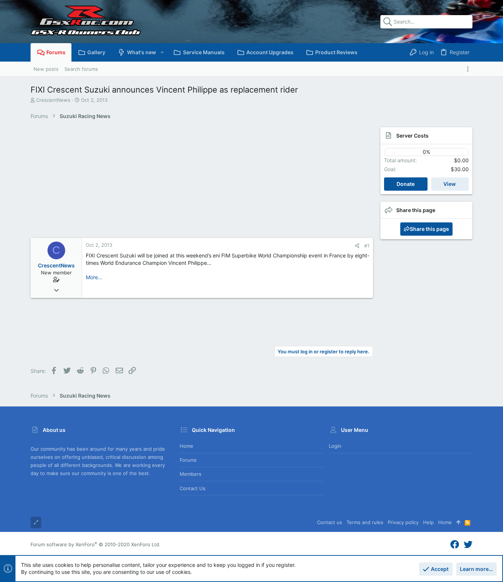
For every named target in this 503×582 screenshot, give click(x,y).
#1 (366, 246)
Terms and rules (365, 522)
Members (190, 474)
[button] (162, 52)
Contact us (192, 488)
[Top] (458, 522)
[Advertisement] (194, 182)
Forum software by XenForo (96, 544)
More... (94, 277)
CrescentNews (53, 100)
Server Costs (412, 135)
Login (335, 446)
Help (428, 522)
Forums (188, 460)
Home (186, 446)
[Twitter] (468, 544)
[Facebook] (454, 544)
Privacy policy (403, 522)
